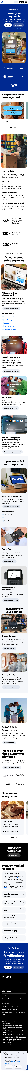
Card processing (9, 326)
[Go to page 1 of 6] (11, 127)
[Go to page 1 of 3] (12, 837)
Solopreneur (9, 831)
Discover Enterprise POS (11, 600)
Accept (8, 1067)
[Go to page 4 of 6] (15, 127)
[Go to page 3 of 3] (16, 837)
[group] (12, 818)
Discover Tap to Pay (9, 561)
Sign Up (8, 25)
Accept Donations (9, 742)
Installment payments (10, 320)
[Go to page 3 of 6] (14, 127)
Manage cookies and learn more (12, 1062)
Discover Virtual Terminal (11, 687)
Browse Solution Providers (11, 767)
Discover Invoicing (9, 648)
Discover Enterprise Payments (12, 452)
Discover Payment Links (11, 408)
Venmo (6, 323)
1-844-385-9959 (17, 29)
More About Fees (14, 855)
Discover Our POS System (11, 506)
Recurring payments (10, 329)
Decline (18, 1067)
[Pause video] (23, 60)
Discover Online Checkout (11, 308)
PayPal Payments (9, 317)
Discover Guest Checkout (11, 371)
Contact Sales (18, 25)
